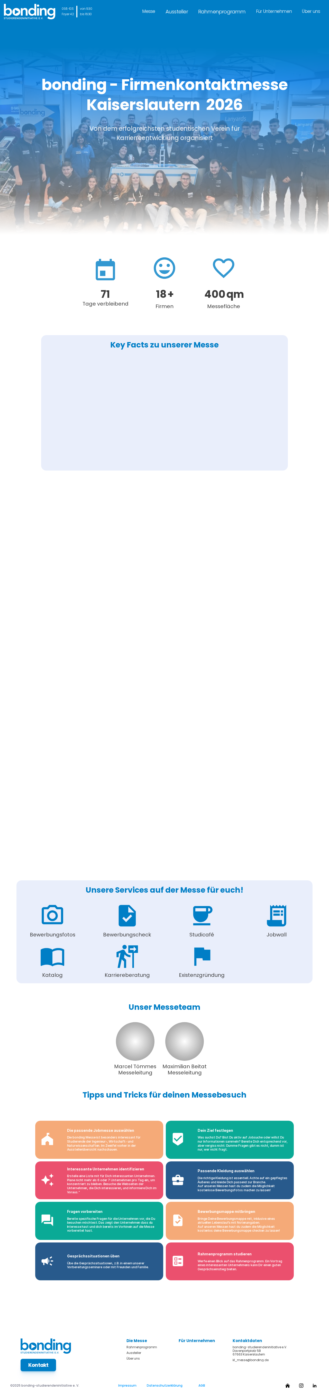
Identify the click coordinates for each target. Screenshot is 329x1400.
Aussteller (177, 11)
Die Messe (136, 1340)
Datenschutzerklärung (164, 1385)
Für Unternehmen (274, 11)
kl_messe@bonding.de (251, 1360)
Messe (148, 11)
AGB (201, 1385)
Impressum (127, 1385)
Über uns (311, 11)
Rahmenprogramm (222, 11)
